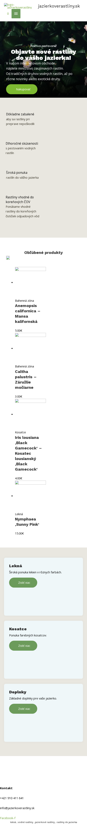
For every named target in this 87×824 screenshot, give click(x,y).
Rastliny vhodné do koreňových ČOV (20, 199)
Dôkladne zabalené (20, 114)
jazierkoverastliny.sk (59, 6)
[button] (21, 89)
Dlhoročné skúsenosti (22, 143)
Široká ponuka (16, 172)
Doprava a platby (12, 768)
